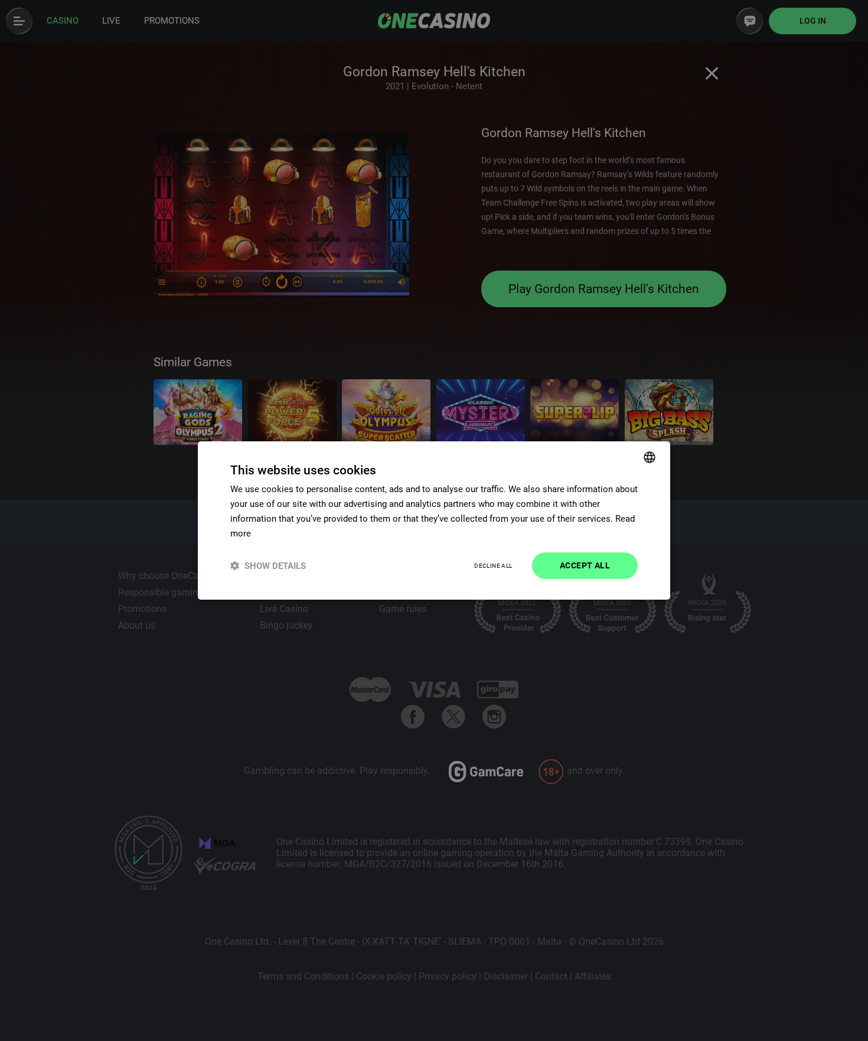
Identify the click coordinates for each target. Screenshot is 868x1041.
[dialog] (434, 520)
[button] (268, 565)
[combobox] (649, 457)
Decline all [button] (493, 565)
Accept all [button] (585, 565)
